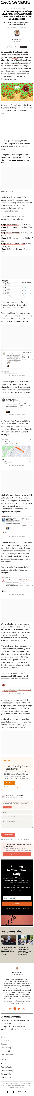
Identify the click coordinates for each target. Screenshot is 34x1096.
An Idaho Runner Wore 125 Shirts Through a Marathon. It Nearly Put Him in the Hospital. (8, 951)
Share (16, 46)
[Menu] (31, 3)
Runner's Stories (19, 8)
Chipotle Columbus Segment (13, 243)
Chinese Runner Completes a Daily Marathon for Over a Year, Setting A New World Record (24, 951)
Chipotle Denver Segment (12, 249)
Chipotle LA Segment (10, 224)
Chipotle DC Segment (10, 232)
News (10, 8)
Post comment (8, 834)
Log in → (18, 787)
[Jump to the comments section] (9, 46)
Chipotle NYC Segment (11, 227)
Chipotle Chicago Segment (12, 238)
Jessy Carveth (17, 39)
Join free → (9, 783)
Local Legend (17, 160)
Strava (15, 57)
